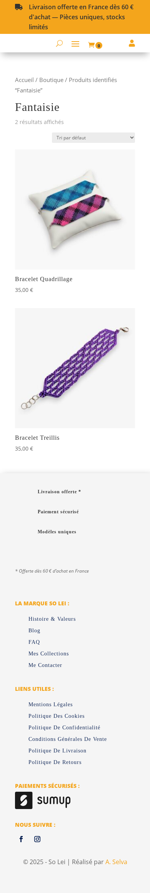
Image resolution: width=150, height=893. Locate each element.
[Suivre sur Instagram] (37, 839)
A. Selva (115, 862)
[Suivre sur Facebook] (21, 839)
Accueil (24, 80)
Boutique (51, 80)
